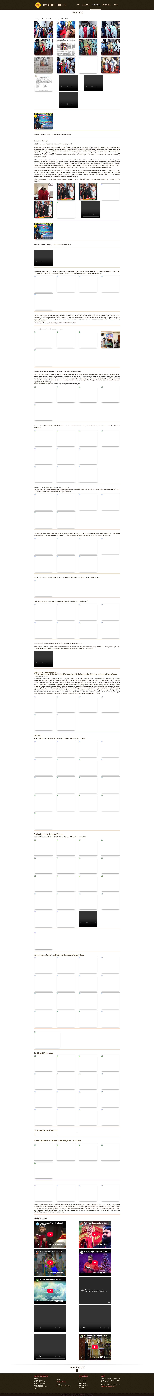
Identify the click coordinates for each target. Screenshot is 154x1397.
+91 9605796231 (61, 1381)
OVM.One (82, 1394)
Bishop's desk (96, 5)
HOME (80, 1379)
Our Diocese (85, 5)
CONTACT (81, 1387)
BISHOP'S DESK (83, 1383)
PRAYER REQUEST (83, 1385)
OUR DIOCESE (82, 1381)
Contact (116, 5)
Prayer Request (106, 5)
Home (78, 5)
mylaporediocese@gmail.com (64, 1385)
